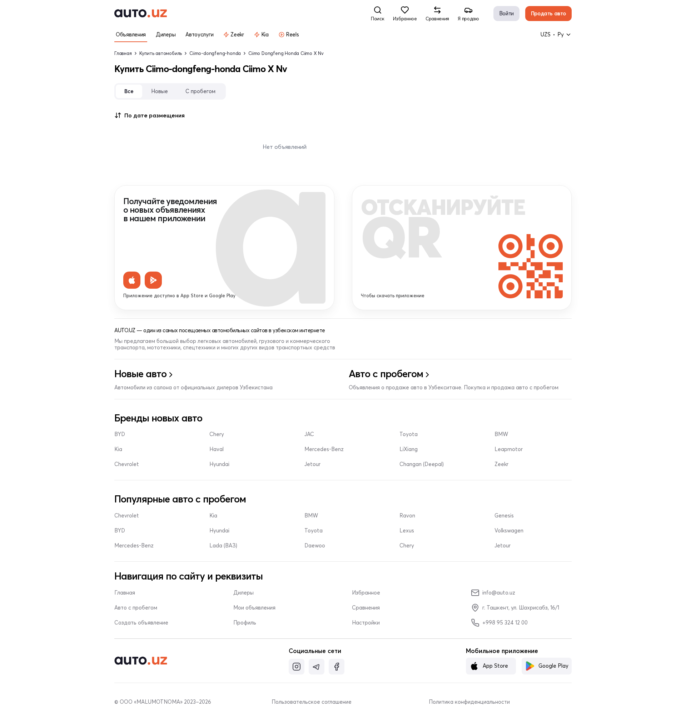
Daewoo (314, 545)
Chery (216, 434)
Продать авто (548, 13)
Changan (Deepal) (421, 464)
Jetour (312, 464)
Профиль (244, 623)
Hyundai (219, 464)
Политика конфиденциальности (469, 702)
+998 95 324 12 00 (505, 622)
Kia (118, 449)
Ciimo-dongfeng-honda (215, 53)
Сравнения (366, 608)
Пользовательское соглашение (312, 702)
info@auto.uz (498, 592)
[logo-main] (140, 13)
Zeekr (501, 464)
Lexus (406, 530)
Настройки (366, 623)
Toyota (408, 434)
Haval (216, 449)
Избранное (366, 593)
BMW (501, 434)
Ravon (407, 515)
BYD (119, 434)
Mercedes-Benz (324, 449)
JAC (309, 434)
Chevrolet (126, 464)
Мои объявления (254, 608)
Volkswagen (508, 530)
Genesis (504, 515)
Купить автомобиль (160, 53)
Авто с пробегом (135, 608)
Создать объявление (141, 623)
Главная (123, 53)
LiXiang (408, 449)
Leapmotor (508, 449)
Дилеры (243, 593)
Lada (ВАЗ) (223, 545)
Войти (506, 13)
